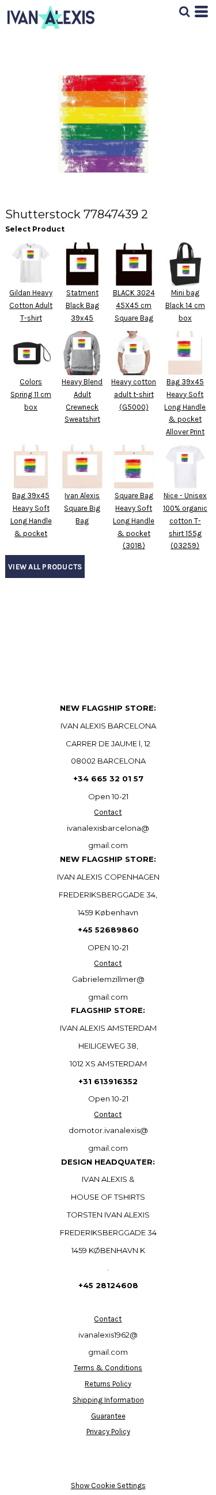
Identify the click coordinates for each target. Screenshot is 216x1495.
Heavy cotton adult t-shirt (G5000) (133, 394)
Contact (108, 812)
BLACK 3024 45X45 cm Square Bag (134, 305)
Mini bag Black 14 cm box (185, 305)
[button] (184, 11)
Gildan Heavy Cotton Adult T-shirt (30, 305)
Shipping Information (108, 1400)
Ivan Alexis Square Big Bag (82, 508)
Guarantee (108, 1416)
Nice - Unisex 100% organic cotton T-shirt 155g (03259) (185, 520)
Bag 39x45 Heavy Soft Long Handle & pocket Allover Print (185, 406)
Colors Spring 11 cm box (30, 394)
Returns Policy (108, 1384)
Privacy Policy (108, 1431)
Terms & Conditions (108, 1367)
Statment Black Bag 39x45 (82, 305)
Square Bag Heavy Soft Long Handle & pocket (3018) (133, 520)
